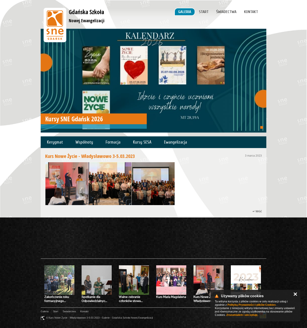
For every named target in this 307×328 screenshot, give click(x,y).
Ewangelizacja (175, 142)
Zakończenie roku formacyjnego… (56, 299)
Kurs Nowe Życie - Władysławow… (206, 299)
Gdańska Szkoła (87, 16)
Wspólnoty (84, 142)
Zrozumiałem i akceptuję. (242, 315)
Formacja (113, 142)
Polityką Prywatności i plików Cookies (251, 304)
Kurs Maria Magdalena (171, 297)
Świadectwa (226, 11)
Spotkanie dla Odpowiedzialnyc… (94, 299)
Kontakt (251, 11)
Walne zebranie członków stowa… (131, 299)
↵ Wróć (257, 211)
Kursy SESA (142, 142)
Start (204, 11)
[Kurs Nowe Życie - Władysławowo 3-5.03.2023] (66, 183)
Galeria (184, 11)
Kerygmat (55, 142)
